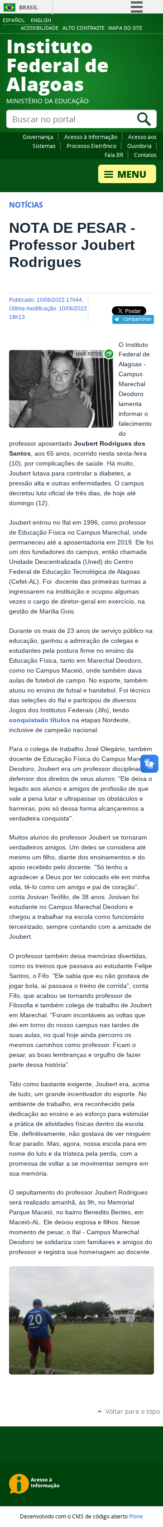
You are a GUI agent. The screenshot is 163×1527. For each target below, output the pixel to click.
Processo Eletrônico (91, 145)
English (41, 20)
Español (14, 20)
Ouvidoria (139, 145)
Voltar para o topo (132, 1411)
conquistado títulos (39, 720)
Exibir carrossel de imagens (94, 354)
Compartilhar (137, 319)
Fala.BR (114, 154)
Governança (38, 136)
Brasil (28, 7)
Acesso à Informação (90, 136)
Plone (136, 1516)
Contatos (145, 154)
